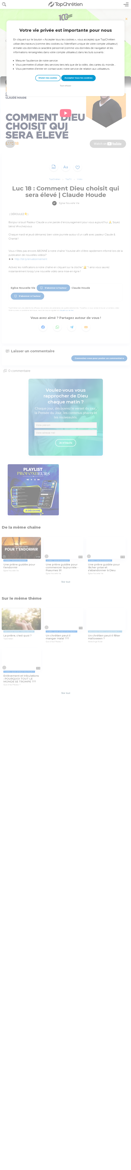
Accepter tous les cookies (78, 78)
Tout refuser (65, 86)
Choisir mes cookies (48, 78)
